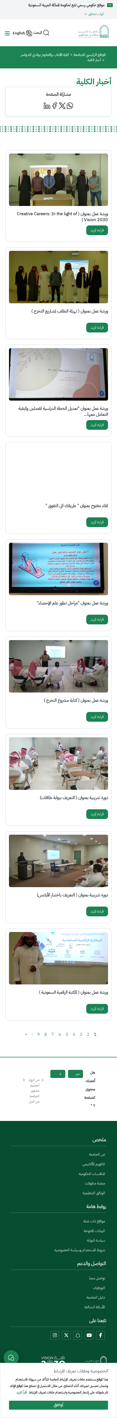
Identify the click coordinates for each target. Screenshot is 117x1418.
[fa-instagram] (54, 1335)
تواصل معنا (97, 1278)
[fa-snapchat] (77, 1335)
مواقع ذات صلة (94, 1221)
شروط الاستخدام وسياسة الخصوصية (79, 1250)
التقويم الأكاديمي (93, 1164)
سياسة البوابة (96, 1240)
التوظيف (99, 1288)
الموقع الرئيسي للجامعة (89, 55)
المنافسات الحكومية (92, 1174)
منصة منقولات (95, 1183)
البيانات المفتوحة (94, 1231)
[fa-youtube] (89, 1335)
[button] (54, 14)
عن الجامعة (97, 1154)
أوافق (58, 1405)
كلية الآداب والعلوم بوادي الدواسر (45, 55)
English (19, 33)
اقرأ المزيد (22, 1392)
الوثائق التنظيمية (94, 1193)
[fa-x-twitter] (66, 1335)
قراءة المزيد (97, 230)
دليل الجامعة (96, 1297)
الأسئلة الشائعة (94, 1307)
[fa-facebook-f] (100, 1335)
